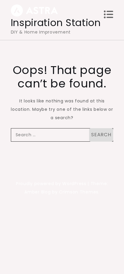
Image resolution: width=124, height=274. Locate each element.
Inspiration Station (56, 22)
